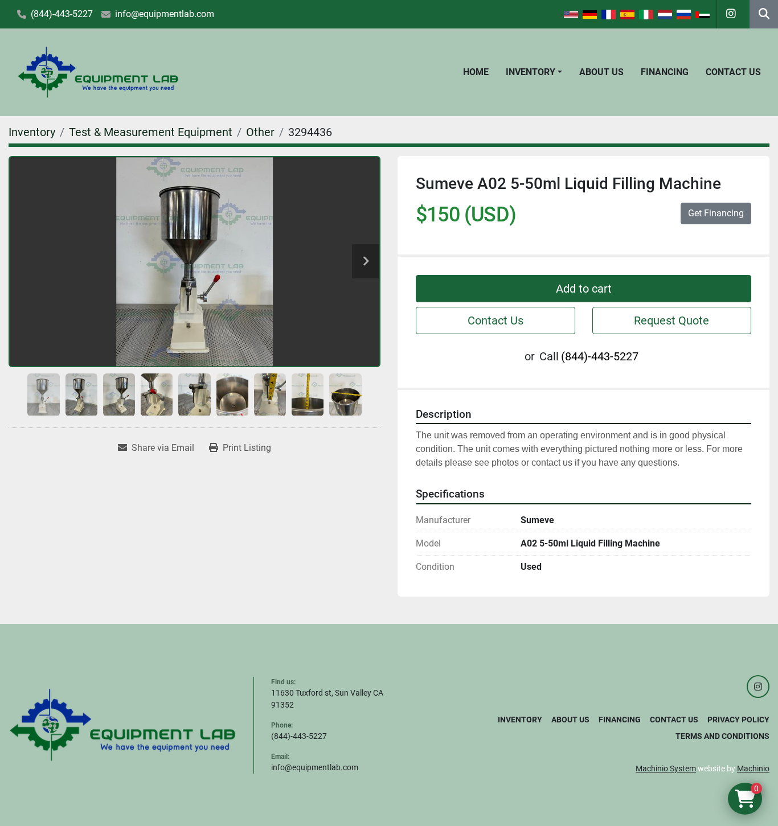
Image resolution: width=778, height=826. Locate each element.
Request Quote (671, 320)
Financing (665, 72)
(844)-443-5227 (62, 14)
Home (476, 72)
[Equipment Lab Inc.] (122, 724)
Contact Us (733, 72)
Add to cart (584, 288)
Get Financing (716, 213)
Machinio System (666, 768)
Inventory (530, 72)
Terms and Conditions (722, 736)
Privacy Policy (738, 719)
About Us (601, 72)
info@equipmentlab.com (164, 14)
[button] (534, 72)
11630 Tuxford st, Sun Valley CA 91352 (327, 698)
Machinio (753, 768)
